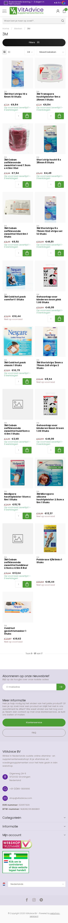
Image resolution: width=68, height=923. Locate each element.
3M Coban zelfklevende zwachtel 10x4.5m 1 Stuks (16, 232)
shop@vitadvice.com (20, 798)
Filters (32, 42)
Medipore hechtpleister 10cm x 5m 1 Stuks (17, 497)
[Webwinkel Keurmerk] (34, 842)
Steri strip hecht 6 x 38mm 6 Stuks (48, 161)
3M (28, 28)
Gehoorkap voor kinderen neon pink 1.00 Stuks (48, 299)
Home (5, 28)
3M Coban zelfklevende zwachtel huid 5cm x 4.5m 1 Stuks (17, 429)
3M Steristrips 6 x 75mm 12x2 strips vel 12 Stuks (49, 231)
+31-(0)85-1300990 (19, 788)
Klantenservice (34, 722)
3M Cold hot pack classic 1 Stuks (15, 364)
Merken (18, 28)
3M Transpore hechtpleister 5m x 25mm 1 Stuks (48, 97)
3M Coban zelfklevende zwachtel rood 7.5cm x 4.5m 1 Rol (17, 164)
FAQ (34, 732)
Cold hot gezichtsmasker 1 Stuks (15, 631)
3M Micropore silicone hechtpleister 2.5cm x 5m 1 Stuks (50, 498)
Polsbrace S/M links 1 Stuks (49, 561)
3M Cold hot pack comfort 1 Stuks (15, 298)
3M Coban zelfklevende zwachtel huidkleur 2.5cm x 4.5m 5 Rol (16, 564)
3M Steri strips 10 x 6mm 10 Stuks (15, 95)
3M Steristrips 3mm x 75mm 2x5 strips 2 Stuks (49, 365)
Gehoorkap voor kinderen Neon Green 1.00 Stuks (50, 428)
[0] (64, 11)
